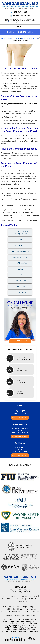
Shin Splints (20, 286)
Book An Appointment (20, 418)
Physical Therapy (20, 393)
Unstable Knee (20, 292)
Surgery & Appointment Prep (24, 358)
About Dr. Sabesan (20, 341)
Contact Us (32, 599)
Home (3, 38)
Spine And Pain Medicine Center (17, 627)
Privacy (24, 596)
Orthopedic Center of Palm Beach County (20, 615)
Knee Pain (20, 275)
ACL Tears (20, 239)
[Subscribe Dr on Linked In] (29, 591)
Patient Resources (20, 350)
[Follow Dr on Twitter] (15, 591)
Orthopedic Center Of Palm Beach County (19, 619)
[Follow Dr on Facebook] (11, 591)
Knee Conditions (32, 38)
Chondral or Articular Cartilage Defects (20, 232)
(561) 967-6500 (20, 12)
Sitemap (33, 596)
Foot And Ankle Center (21, 623)
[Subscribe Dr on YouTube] (20, 591)
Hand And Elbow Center (30, 625)
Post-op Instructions (22, 369)
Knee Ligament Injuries (20, 251)
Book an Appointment (21, 16)
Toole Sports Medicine (27, 629)
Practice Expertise (13, 38)
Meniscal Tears (20, 281)
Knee (23, 38)
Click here (10, 22)
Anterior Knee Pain (20, 257)
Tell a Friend (18, 599)
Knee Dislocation (20, 263)
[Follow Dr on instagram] (25, 591)
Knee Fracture (20, 245)
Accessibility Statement (20, 601)
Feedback (6, 599)
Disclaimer (14, 596)
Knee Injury (20, 269)
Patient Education (21, 381)
